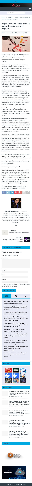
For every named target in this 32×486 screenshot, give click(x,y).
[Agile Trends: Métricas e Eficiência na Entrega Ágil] (23, 375)
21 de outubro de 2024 (8, 32)
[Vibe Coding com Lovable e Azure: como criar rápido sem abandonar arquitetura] (5, 393)
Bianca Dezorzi (20, 32)
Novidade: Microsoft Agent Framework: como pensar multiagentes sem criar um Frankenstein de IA (16, 348)
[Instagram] (16, 1)
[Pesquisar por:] (16, 12)
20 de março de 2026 (15, 415)
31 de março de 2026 (15, 406)
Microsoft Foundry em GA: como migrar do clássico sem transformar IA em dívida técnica (19, 412)
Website (4, 279)
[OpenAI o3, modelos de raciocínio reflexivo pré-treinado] (23, 380)
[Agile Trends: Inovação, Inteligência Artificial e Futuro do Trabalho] (8, 375)
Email (3, 275)
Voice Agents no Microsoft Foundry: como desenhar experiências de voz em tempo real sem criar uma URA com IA (16, 318)
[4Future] (16, 6)
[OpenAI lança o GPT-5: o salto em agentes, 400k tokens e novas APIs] (23, 370)
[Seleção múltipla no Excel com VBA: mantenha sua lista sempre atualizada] (16, 370)
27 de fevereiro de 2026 (16, 426)
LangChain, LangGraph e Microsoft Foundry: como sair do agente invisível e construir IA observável (15, 307)
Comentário (5, 258)
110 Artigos (24, 211)
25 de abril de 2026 (15, 396)
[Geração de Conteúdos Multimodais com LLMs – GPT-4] (16, 380)
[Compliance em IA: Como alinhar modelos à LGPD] (8, 380)
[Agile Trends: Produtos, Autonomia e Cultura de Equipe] (16, 375)
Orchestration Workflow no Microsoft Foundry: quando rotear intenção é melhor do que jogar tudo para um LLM (16, 325)
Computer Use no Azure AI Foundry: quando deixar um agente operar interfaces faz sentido (15, 354)
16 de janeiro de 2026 (15, 437)
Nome (3, 270)
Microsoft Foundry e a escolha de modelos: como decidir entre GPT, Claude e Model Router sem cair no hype (15, 342)
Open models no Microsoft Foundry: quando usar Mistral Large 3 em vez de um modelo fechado (15, 335)
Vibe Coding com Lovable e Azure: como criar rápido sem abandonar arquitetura (19, 393)
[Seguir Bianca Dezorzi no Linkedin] (16, 225)
